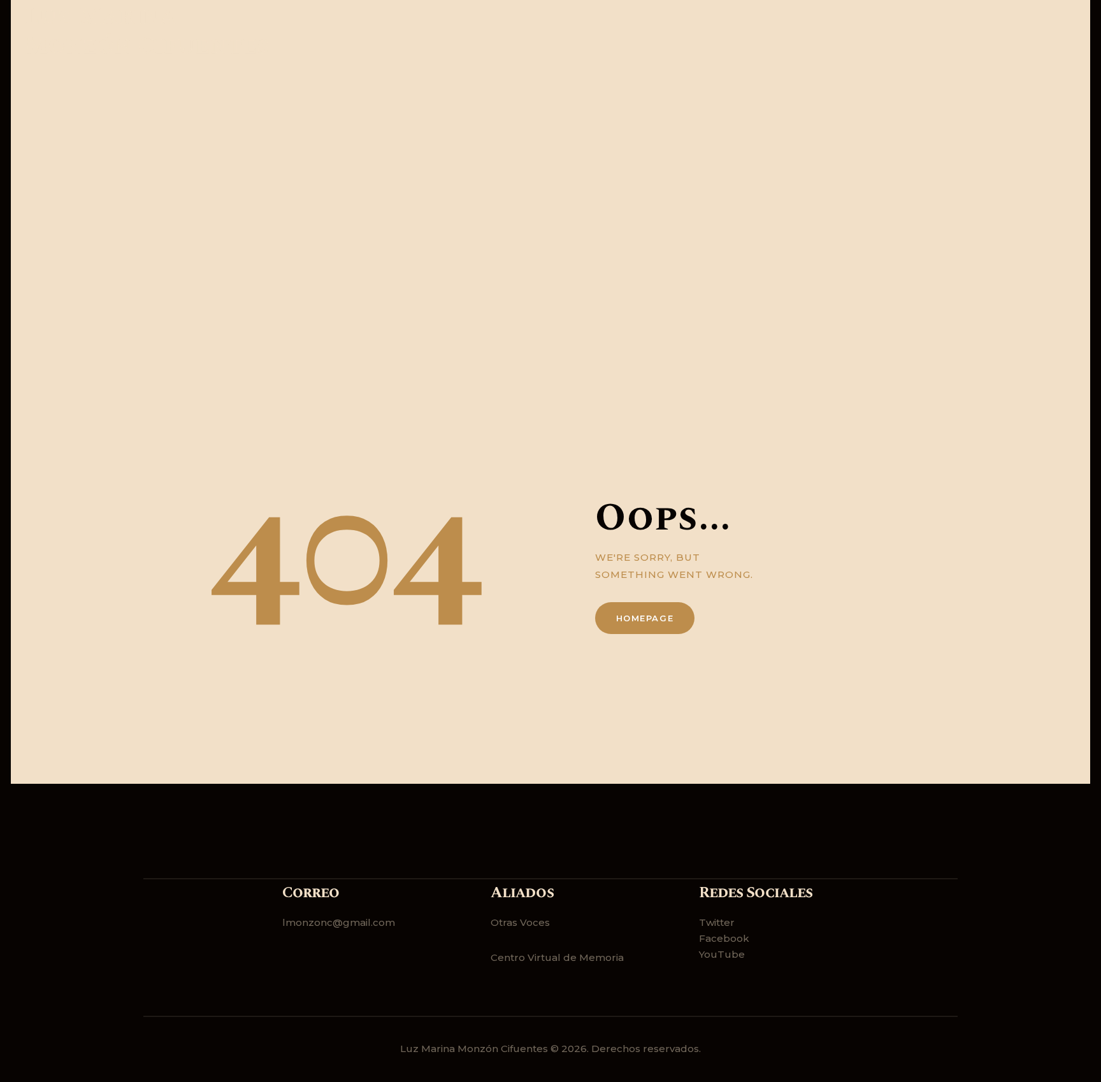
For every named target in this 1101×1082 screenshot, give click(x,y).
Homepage (645, 618)
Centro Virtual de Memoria (557, 957)
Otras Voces (520, 922)
